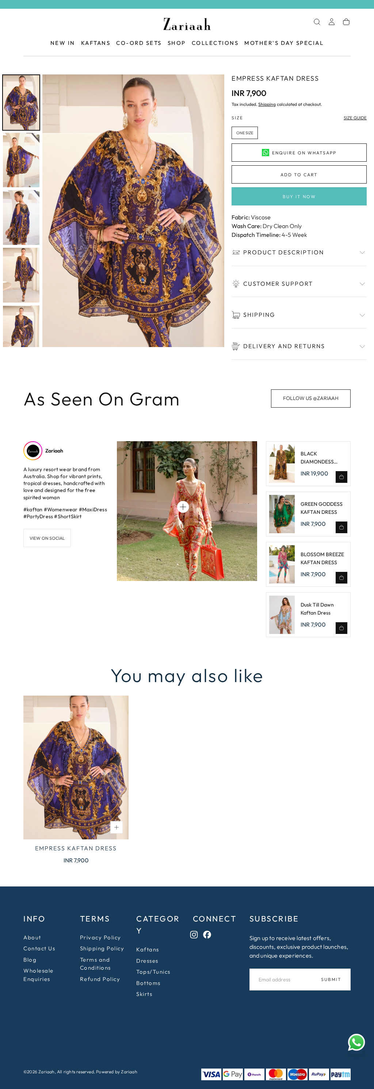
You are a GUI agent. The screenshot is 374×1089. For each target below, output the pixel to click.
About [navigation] (32, 937)
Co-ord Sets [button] (139, 43)
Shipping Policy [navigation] (102, 948)
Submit (331, 979)
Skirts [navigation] (144, 993)
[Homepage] (187, 25)
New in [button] (62, 43)
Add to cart (299, 174)
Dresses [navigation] (147, 960)
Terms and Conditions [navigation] (95, 963)
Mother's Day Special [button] (284, 43)
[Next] (213, 210)
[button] (317, 22)
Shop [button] (177, 43)
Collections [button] (215, 43)
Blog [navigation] (30, 959)
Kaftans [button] (96, 43)
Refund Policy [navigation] (100, 979)
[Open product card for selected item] (183, 507)
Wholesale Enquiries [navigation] (38, 974)
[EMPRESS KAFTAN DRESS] (76, 767)
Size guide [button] (355, 117)
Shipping (267, 104)
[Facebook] (208, 936)
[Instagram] (195, 936)
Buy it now (299, 196)
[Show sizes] (116, 827)
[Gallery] (112, 210)
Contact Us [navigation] (39, 948)
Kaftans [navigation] (147, 949)
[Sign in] (331, 22)
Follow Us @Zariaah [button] (311, 398)
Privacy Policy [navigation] (100, 937)
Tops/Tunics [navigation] (153, 971)
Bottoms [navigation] (148, 983)
